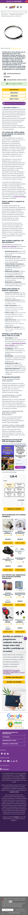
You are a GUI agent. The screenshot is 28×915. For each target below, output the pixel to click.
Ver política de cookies (17, 906)
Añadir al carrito (14, 509)
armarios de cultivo (19, 196)
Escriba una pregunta (14, 677)
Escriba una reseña (14, 682)
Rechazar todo (20, 909)
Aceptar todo (7, 909)
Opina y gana (5, 48)
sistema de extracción (9, 246)
